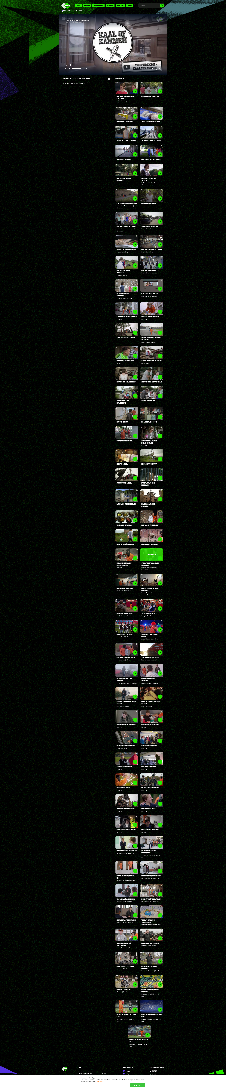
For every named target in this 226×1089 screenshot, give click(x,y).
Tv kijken (87, 5)
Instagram (128, 1074)
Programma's (98, 5)
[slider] (113, 65)
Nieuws (103, 1071)
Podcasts (120, 5)
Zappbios (110, 5)
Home (78, 5)
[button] (113, 44)
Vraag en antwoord (84, 1071)
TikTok (127, 1071)
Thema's (103, 1073)
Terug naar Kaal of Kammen (73, 10)
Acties (129, 5)
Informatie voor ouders (85, 1073)
